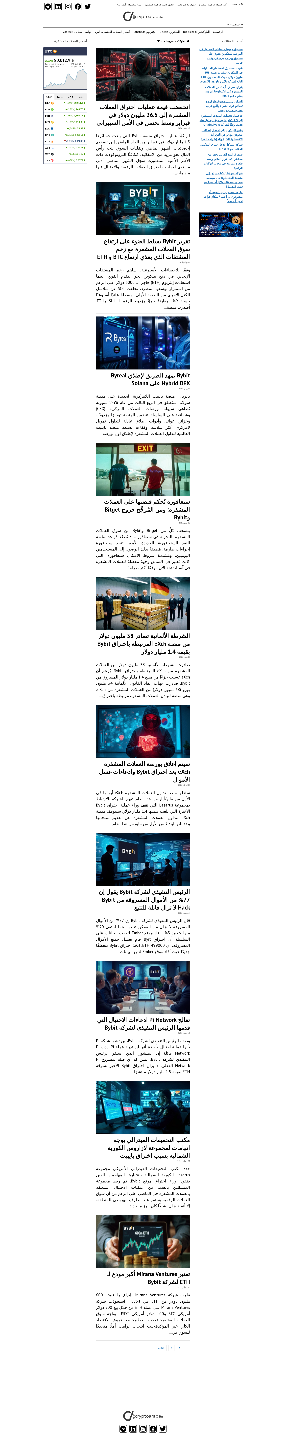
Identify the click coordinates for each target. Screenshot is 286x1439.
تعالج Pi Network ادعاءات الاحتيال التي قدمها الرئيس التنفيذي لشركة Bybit (143, 1023)
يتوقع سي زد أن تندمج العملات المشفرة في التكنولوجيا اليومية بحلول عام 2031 (224, 91)
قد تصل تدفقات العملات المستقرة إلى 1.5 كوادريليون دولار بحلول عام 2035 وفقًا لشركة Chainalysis (221, 120)
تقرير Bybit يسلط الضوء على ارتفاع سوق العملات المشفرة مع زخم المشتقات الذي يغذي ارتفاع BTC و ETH (143, 249)
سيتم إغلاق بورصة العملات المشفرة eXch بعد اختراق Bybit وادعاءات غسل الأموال (144, 771)
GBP (81, 97)
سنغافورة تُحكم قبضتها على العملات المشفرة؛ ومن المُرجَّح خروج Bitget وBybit (147, 509)
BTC (49, 51)
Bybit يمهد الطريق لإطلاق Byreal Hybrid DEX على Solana (150, 379)
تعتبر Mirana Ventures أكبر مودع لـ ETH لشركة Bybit (148, 1277)
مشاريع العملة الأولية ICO (129, 4)
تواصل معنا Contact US (77, 32)
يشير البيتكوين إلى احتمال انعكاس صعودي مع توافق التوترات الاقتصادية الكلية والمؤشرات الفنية (222, 135)
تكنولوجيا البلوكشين (186, 4)
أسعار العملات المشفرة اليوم (112, 32)
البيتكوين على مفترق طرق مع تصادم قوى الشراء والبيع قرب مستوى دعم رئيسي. (224, 106)
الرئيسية (218, 32)
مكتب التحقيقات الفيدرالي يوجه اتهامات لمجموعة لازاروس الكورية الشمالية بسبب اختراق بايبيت (149, 1147)
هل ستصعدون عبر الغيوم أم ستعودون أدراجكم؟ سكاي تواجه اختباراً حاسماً (223, 197)
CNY (71, 97)
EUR (60, 97)
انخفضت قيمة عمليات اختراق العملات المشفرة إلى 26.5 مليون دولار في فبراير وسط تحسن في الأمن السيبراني (143, 114)
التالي (161, 1348)
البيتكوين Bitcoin (170, 32)
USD (49, 97)
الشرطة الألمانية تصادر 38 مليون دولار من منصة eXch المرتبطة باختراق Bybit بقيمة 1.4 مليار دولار (143, 643)
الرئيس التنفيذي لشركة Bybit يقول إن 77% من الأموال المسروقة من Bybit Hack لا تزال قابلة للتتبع (144, 899)
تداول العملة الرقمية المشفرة (159, 4)
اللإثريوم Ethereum (144, 32)
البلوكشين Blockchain (196, 32)
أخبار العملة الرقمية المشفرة (213, 4)
